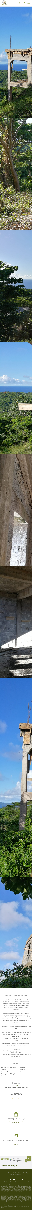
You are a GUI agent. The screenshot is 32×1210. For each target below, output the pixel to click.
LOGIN (23, 2)
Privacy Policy (18, 1174)
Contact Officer (16, 1099)
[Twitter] (14, 1179)
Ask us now (16, 1144)
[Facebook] (10, 1179)
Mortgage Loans (16, 1122)
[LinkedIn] (22, 1179)
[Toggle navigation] (29, 3)
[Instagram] (18, 1179)
